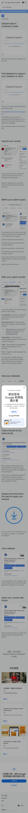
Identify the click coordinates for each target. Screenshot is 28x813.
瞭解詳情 (14, 411)
